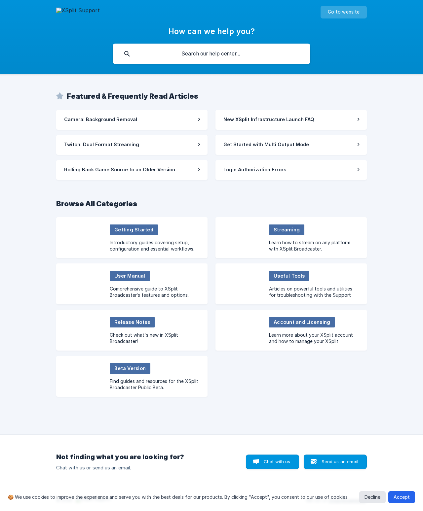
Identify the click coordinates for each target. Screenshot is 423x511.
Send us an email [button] (340, 461)
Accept (402, 497)
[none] (78, 11)
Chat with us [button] (277, 461)
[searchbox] (211, 54)
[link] (132, 120)
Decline (372, 497)
